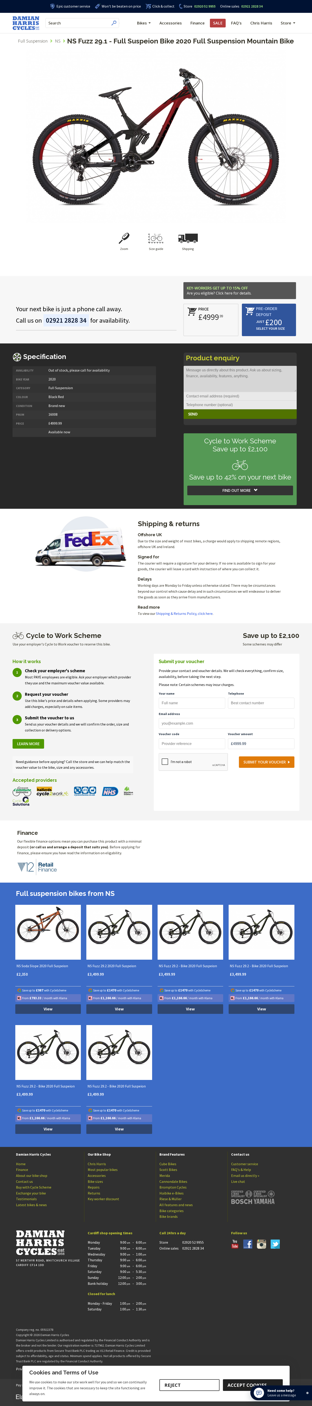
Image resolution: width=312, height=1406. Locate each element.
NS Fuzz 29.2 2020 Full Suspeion (111, 966)
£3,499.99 (95, 974)
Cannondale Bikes (173, 1181)
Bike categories (171, 1210)
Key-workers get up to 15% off (219, 291)
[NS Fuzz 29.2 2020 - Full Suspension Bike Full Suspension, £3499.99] (190, 932)
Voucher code (169, 734)
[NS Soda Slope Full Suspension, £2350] (48, 932)
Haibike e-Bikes (171, 1193)
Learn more (28, 743)
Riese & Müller (170, 1199)
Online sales (229, 6)
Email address (169, 714)
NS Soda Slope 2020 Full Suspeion (42, 966)
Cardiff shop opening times (110, 1233)
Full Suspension (33, 41)
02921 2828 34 (241, 6)
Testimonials (26, 1199)
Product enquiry (213, 358)
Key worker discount (103, 1199)
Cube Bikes (167, 1164)
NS (58, 41)
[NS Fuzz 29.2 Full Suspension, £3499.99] (119, 932)
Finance (197, 23)
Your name (167, 693)
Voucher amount (240, 734)
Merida (164, 1175)
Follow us (239, 1233)
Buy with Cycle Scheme (33, 1187)
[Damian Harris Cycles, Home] (26, 23)
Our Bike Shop (99, 1154)
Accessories (170, 23)
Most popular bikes (103, 1169)
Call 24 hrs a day (172, 1233)
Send (193, 414)
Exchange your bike (31, 1193)
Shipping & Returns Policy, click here (184, 613)
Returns (94, 1193)
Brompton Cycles (173, 1187)
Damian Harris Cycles (33, 1154)
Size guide (156, 249)
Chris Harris (261, 23)
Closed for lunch (101, 1293)
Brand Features (172, 1154)
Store (188, 6)
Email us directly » (245, 1175)
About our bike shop (31, 1175)
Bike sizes (95, 1181)
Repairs (94, 1187)
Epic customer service (73, 6)
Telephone (236, 693)
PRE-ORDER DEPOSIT (266, 312)
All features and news (176, 1204)
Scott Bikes (168, 1169)
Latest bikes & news (31, 1204)
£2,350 (22, 974)
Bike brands (168, 1216)
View (48, 1009)
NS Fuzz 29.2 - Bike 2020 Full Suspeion (188, 966)
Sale (217, 23)
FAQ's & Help (241, 1169)
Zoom (124, 249)
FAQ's (236, 23)
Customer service (244, 1164)
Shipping (188, 249)
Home (21, 1164)
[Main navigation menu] (119, 23)
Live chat (238, 1181)
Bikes (142, 23)
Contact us (24, 1181)
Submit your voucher (264, 762)
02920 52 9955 (200, 6)
